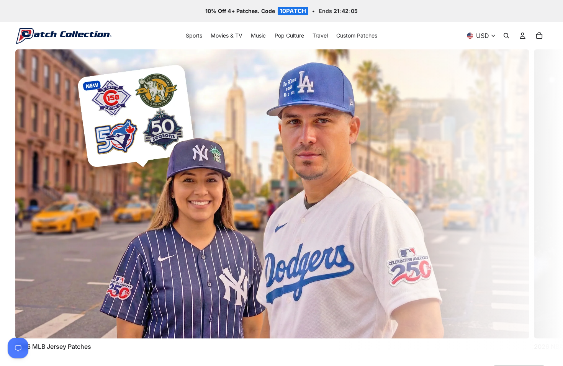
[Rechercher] (506, 36)
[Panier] (539, 36)
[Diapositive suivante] (539, 199)
